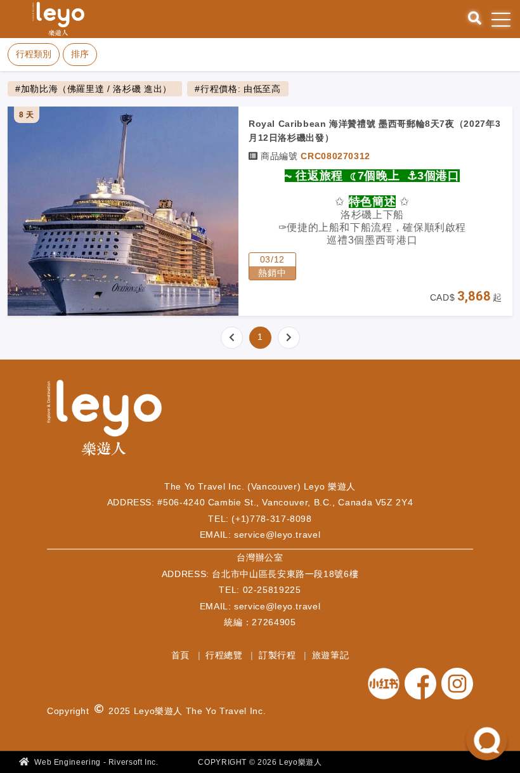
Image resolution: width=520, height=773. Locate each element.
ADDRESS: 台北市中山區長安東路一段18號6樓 (260, 574)
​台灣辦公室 (260, 557)
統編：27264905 (260, 622)
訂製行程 (279, 655)
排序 (80, 54)
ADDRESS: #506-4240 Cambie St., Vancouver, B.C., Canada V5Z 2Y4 (260, 502)
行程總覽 (225, 655)
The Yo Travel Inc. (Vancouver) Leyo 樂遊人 (260, 486)
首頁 (182, 655)
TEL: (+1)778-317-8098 (259, 519)
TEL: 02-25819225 (260, 590)
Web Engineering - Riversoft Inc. (95, 762)
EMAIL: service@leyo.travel (260, 534)
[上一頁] (232, 338)
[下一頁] (289, 338)
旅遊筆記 (330, 655)
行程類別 (33, 54)
